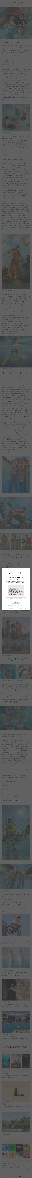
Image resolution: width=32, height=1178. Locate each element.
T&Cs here (21, 605)
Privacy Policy (24, 608)
